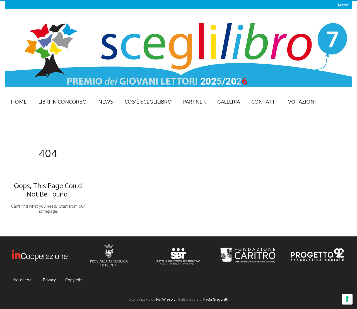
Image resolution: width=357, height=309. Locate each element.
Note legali (23, 279)
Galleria (228, 102)
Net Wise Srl (165, 299)
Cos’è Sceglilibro (148, 102)
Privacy (49, 279)
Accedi (343, 5)
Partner (194, 102)
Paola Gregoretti (215, 299)
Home (19, 102)
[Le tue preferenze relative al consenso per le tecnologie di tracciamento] (347, 299)
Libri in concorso (62, 102)
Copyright (74, 279)
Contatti (264, 102)
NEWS (105, 102)
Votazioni (302, 102)
